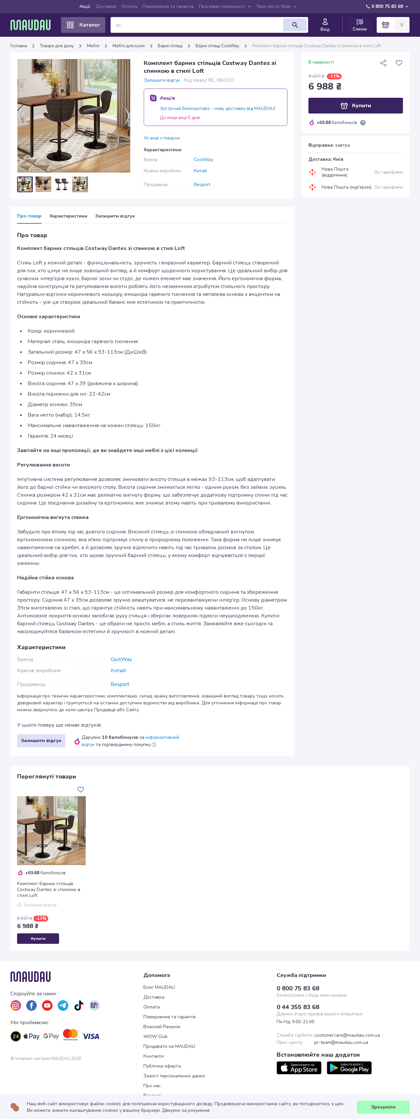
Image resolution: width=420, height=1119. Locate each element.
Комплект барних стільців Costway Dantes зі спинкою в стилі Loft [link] (316, 46)
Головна (18, 46)
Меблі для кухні (129, 46)
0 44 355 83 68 (298, 1007)
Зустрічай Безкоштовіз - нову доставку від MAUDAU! (217, 108)
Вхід (325, 29)
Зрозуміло (383, 1107)
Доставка (105, 6)
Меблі (93, 46)
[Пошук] (295, 24)
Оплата (129, 6)
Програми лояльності (222, 6)
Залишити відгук (162, 80)
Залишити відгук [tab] (115, 216)
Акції (84, 6)
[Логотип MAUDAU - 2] (33, 25)
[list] (15, 1005)
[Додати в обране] (399, 63)
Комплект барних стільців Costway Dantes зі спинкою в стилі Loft (48, 890)
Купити (38, 938)
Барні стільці (170, 46)
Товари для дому (57, 46)
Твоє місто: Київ (273, 6)
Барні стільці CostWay (217, 46)
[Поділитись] (383, 63)
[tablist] (152, 218)
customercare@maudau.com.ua (347, 1035)
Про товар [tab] (29, 216)
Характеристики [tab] (68, 216)
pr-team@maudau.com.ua (341, 1043)
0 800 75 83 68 (387, 6)
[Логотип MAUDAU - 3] (76, 976)
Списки (360, 29)
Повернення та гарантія (168, 6)
